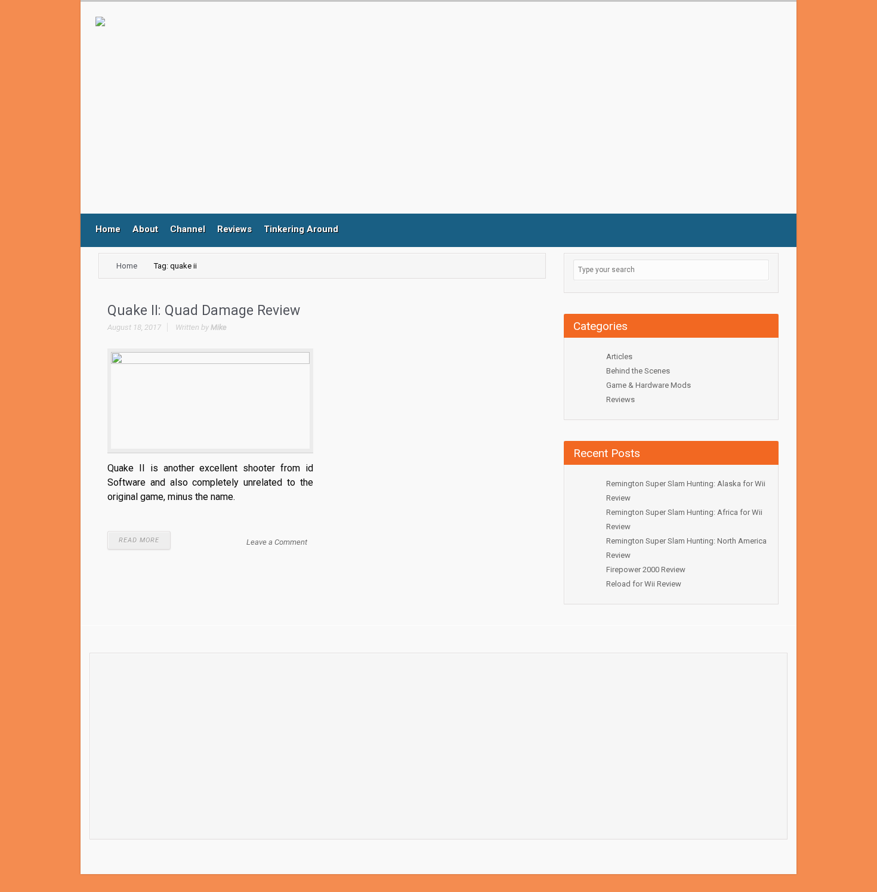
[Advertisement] (343, 115)
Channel (187, 229)
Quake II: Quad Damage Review (203, 311)
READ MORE (139, 540)
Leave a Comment (276, 542)
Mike (219, 327)
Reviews (234, 229)
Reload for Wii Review (643, 583)
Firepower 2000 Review (645, 569)
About (145, 229)
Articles (619, 356)
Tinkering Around (301, 229)
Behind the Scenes (638, 370)
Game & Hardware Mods (648, 385)
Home (108, 229)
